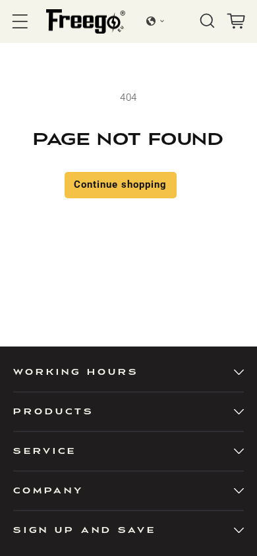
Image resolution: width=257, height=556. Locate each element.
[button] (20, 21)
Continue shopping (120, 184)
